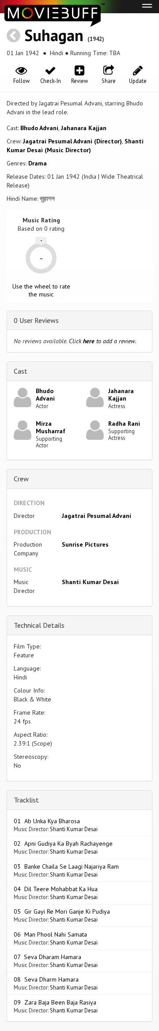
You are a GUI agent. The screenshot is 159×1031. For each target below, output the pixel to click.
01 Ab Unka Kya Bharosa (47, 821)
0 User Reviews (36, 320)
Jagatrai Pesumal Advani (96, 516)
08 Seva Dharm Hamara (46, 979)
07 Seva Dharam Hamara (47, 957)
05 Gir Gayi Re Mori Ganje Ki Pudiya (62, 911)
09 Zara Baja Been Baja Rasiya (55, 1002)
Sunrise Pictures (85, 544)
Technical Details (39, 625)
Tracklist (26, 799)
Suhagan (53, 35)
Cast (20, 371)
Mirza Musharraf (50, 427)
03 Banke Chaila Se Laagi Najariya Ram (66, 866)
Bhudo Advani (39, 128)
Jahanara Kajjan (83, 128)
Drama (37, 163)
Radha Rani (124, 423)
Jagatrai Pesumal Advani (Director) (72, 141)
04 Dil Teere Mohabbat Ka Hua (56, 889)
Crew (21, 478)
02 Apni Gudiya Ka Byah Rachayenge (63, 843)
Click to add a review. (102, 341)
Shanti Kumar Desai (90, 582)
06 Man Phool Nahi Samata (50, 934)
